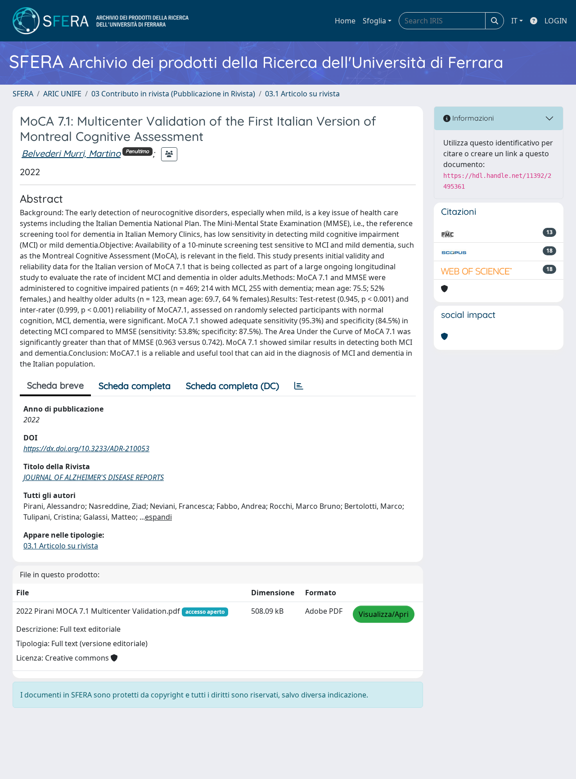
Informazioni (472, 117)
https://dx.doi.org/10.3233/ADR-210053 (86, 448)
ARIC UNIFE (62, 94)
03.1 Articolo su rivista (302, 94)
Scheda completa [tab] (135, 385)
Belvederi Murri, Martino (71, 153)
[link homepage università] (100, 20)
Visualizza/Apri (384, 614)
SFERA (23, 94)
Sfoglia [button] (374, 21)
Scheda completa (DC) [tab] (232, 385)
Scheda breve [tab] (55, 385)
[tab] (299, 385)
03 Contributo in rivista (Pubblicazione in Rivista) (173, 94)
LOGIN (555, 21)
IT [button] (514, 21)
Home (345, 21)
